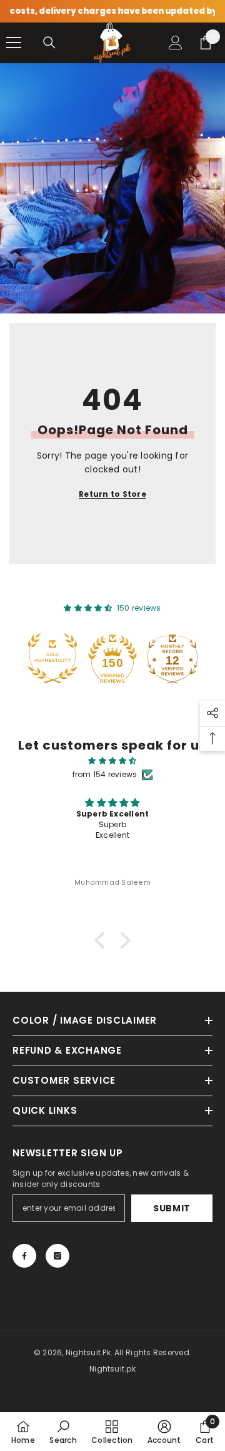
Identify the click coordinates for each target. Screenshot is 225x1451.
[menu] (13, 42)
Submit (172, 1208)
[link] (63, 1431)
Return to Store (112, 494)
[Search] (49, 42)
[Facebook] (24, 1256)
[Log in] (175, 42)
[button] (103, 940)
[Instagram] (57, 1256)
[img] (112, 761)
